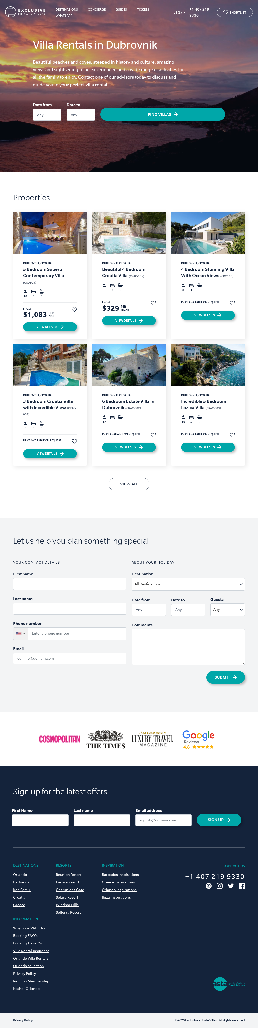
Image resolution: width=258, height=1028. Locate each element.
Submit (222, 677)
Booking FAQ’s (25, 936)
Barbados (21, 882)
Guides (121, 9)
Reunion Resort (68, 875)
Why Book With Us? (29, 928)
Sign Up (216, 819)
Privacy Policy (24, 973)
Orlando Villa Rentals (30, 958)
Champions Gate (70, 890)
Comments (142, 625)
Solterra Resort (68, 912)
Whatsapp (64, 15)
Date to (73, 104)
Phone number (27, 623)
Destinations (67, 9)
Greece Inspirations (118, 882)
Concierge (97, 9)
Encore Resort (67, 882)
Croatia (19, 897)
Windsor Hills (67, 905)
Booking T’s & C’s (27, 943)
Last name (23, 598)
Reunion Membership (31, 981)
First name (23, 574)
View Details (47, 326)
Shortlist (238, 12)
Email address (148, 810)
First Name (22, 810)
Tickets (143, 9)
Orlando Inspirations (119, 890)
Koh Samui (22, 890)
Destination (143, 574)
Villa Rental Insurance (31, 951)
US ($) (177, 12)
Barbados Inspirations (120, 875)
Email (18, 648)
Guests (217, 599)
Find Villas (159, 114)
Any (40, 115)
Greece (19, 905)
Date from (42, 104)
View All (129, 484)
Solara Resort (67, 897)
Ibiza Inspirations (116, 897)
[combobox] (200, 584)
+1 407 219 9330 (199, 12)
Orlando (20, 875)
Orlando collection (28, 966)
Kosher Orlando (26, 989)
